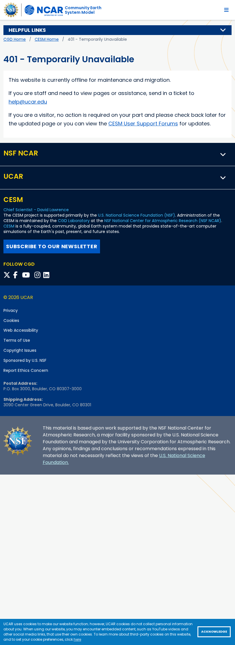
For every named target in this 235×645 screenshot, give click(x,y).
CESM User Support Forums (143, 123)
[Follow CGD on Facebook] (17, 275)
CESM (8, 226)
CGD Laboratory (74, 221)
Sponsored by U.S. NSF (24, 360)
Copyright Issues (19, 350)
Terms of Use (16, 340)
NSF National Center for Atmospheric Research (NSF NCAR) (162, 221)
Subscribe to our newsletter (51, 246)
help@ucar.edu (28, 101)
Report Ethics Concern (25, 370)
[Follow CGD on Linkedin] (47, 275)
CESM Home (47, 39)
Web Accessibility (20, 330)
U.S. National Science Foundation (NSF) (136, 215)
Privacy (10, 310)
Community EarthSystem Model (83, 10)
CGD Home (14, 39)
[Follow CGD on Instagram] (38, 275)
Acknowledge (214, 632)
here (77, 639)
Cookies (11, 320)
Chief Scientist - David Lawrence (36, 210)
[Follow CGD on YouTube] (27, 275)
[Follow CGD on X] (7, 275)
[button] (223, 30)
